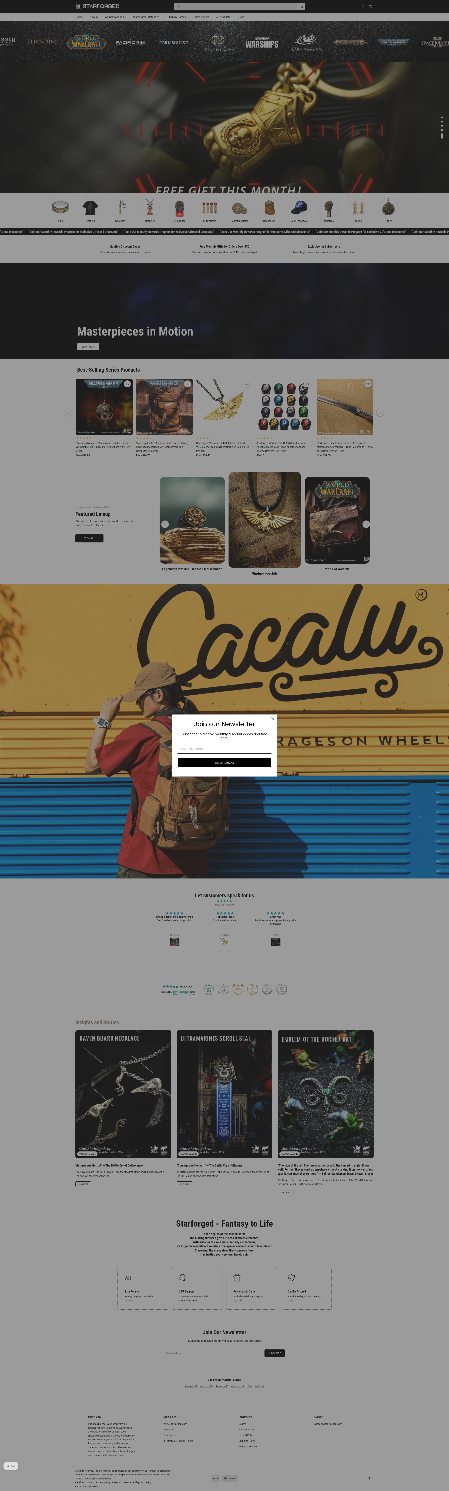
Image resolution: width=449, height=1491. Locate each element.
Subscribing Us (224, 763)
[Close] (273, 718)
